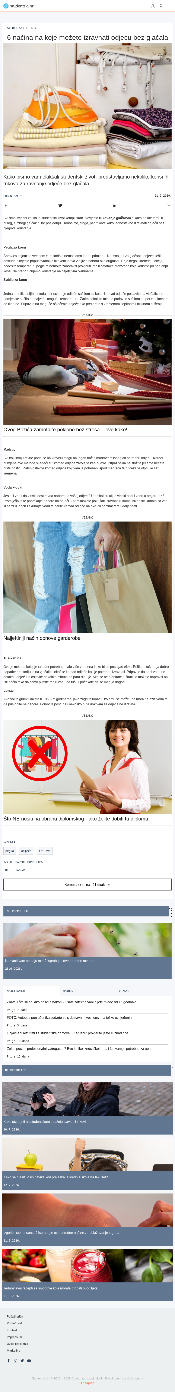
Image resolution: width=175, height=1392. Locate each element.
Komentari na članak (85, 885)
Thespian (87, 1383)
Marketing (13, 1350)
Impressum (14, 1337)
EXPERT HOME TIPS (29, 861)
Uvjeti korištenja (17, 1343)
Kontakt (12, 1330)
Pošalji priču (15, 1316)
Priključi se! (14, 1323)
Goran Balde (12, 195)
